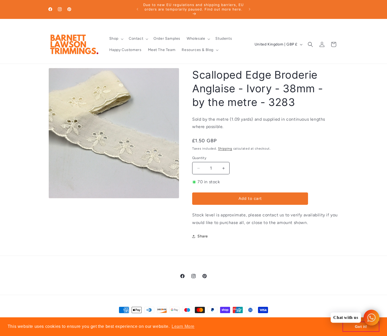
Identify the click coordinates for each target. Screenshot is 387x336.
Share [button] (202, 236)
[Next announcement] (249, 9)
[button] (116, 38)
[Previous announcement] (137, 9)
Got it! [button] (361, 326)
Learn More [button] (183, 326)
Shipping (225, 148)
